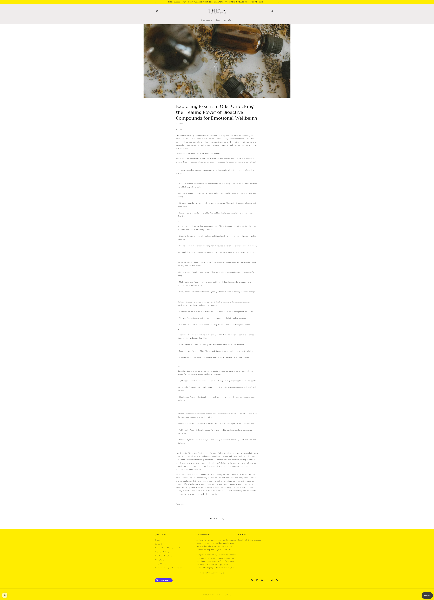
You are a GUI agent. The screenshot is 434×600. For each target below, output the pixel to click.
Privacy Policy (160, 560)
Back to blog (218, 518)
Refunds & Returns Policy (164, 556)
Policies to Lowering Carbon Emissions (169, 568)
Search (157, 540)
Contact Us (159, 544)
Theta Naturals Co (213, 595)
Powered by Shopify (225, 595)
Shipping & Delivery (162, 552)
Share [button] (181, 130)
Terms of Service (161, 564)
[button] (157, 11)
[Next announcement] (278, 2)
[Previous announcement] (155, 2)
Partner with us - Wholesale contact (167, 548)
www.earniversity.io (216, 572)
